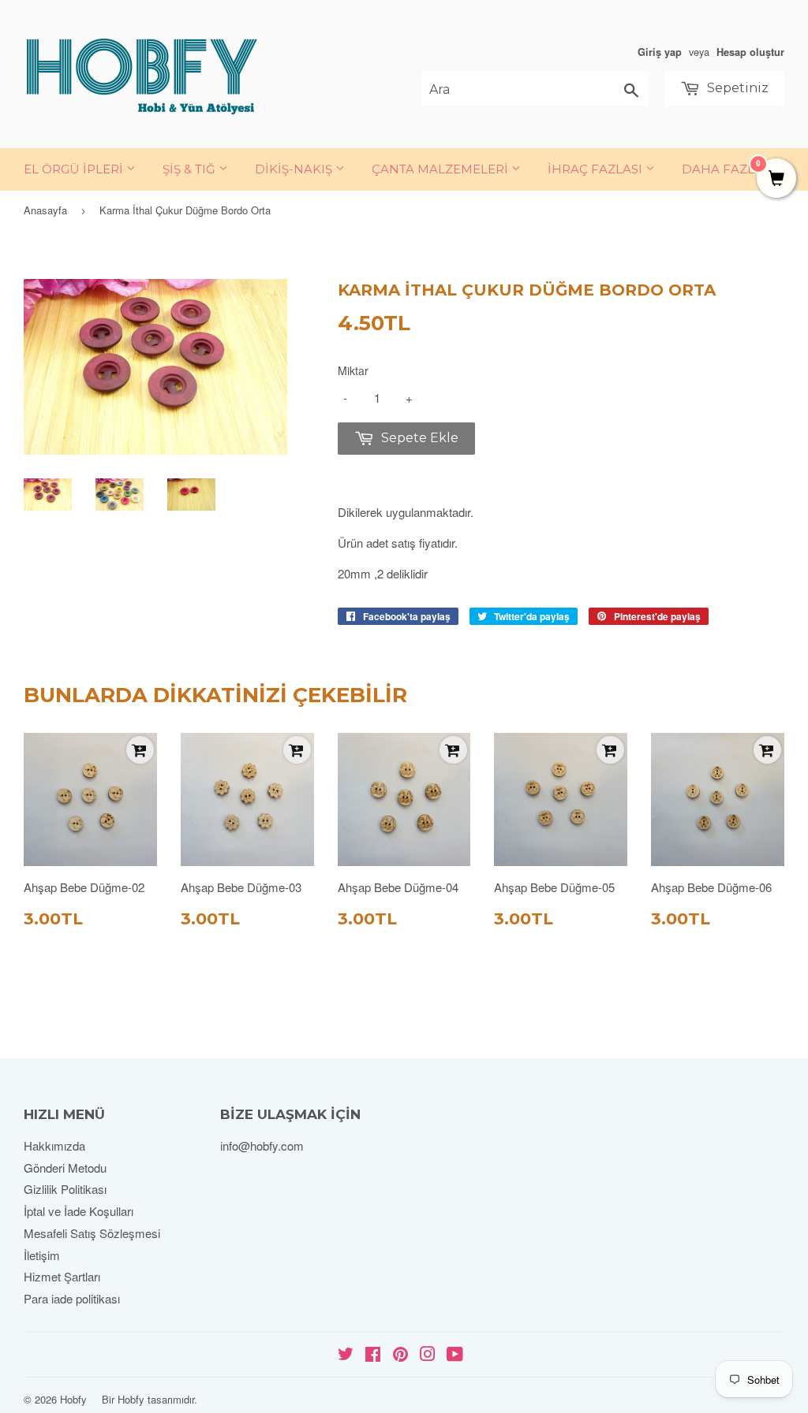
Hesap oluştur (750, 52)
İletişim (42, 1255)
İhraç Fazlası (596, 169)
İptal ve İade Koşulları (78, 1211)
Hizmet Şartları (62, 1276)
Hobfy (73, 1399)
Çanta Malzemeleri (441, 169)
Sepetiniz (736, 87)
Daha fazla (722, 169)
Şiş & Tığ (191, 169)
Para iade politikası (72, 1298)
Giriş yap (660, 52)
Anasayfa (45, 210)
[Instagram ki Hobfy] (428, 1355)
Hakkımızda (54, 1145)
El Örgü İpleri (75, 169)
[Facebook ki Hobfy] (373, 1355)
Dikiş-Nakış (295, 169)
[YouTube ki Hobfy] (455, 1355)
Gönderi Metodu (65, 1167)
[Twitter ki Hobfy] (346, 1355)
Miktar (353, 370)
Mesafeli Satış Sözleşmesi (92, 1233)
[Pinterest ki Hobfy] (400, 1355)
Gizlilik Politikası (65, 1189)
